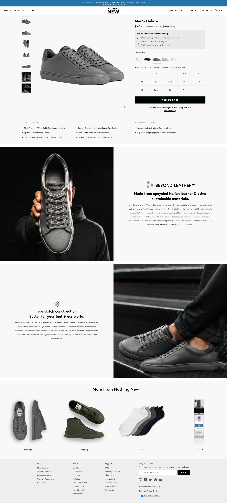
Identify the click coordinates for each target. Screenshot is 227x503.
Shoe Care (109, 475)
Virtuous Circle (78, 486)
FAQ (183, 10)
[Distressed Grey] (166, 59)
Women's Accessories (45, 479)
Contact (194, 10)
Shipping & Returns (112, 471)
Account (207, 10)
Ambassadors (78, 493)
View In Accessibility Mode (149, 486)
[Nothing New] (113, 10)
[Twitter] (150, 480)
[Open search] (216, 10)
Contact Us (109, 490)
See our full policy (166, 128)
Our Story (77, 468)
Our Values (77, 475)
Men (6, 10)
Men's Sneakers (43, 468)
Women (18, 10)
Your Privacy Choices (151, 496)
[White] (139, 59)
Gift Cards (41, 482)
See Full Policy (170, 110)
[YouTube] (160, 480)
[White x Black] (174, 59)
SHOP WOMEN (119, 4)
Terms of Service (111, 482)
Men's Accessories (44, 475)
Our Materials (78, 471)
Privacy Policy (110, 486)
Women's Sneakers (44, 471)
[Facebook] (145, 480)
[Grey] (157, 59)
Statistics (172, 10)
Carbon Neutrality (80, 482)
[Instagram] (140, 480)
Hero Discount (78, 490)
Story (30, 10)
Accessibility (110, 479)
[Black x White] (148, 59)
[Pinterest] (155, 480)
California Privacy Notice (148, 491)
